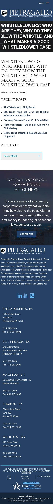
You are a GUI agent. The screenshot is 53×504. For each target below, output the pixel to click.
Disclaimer (44, 476)
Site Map (9, 477)
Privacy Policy (25, 477)
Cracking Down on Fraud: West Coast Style (26, 120)
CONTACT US (26, 234)
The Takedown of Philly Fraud (19, 107)
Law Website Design (31, 482)
